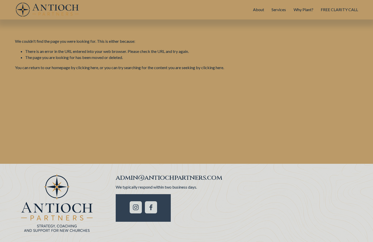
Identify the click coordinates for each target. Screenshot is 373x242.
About (258, 9)
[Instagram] (136, 207)
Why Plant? (303, 9)
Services (279, 9)
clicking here (87, 67)
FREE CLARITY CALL (339, 9)
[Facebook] (151, 207)
